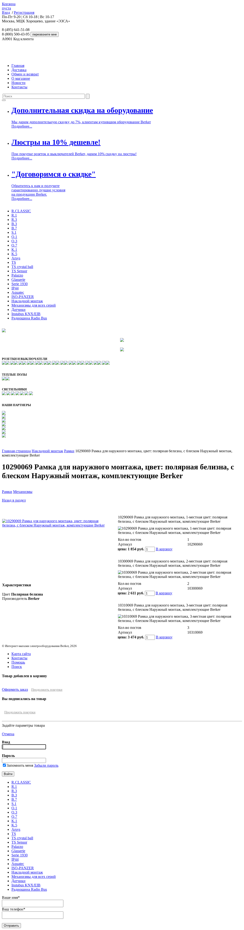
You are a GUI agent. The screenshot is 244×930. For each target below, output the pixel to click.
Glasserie (18, 280)
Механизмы (22, 492)
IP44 (15, 288)
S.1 (13, 232)
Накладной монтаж (27, 301)
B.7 (14, 228)
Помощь (18, 662)
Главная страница (16, 451)
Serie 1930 (19, 284)
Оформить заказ (15, 689)
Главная (17, 66)
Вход (6, 12)
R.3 (14, 220)
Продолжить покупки (46, 689)
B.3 (14, 224)
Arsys (15, 258)
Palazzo (17, 275)
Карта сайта (21, 654)
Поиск (16, 667)
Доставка (18, 70)
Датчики (18, 310)
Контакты (19, 87)
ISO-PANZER (22, 297)
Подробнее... (21, 126)
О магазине (20, 78)
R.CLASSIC (21, 211)
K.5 (14, 254)
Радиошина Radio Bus (29, 318)
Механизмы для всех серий (33, 305)
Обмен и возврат (25, 74)
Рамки (69, 451)
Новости (18, 83)
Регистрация (24, 12)
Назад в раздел (14, 500)
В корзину (164, 549)
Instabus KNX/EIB (26, 314)
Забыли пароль (46, 765)
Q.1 (14, 237)
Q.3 (14, 241)
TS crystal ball (22, 267)
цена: (122, 549)
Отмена (8, 734)
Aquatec (17, 292)
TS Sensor (19, 271)
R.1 (14, 215)
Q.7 (14, 245)
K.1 (14, 250)
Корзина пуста (8, 6)
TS (13, 262)
